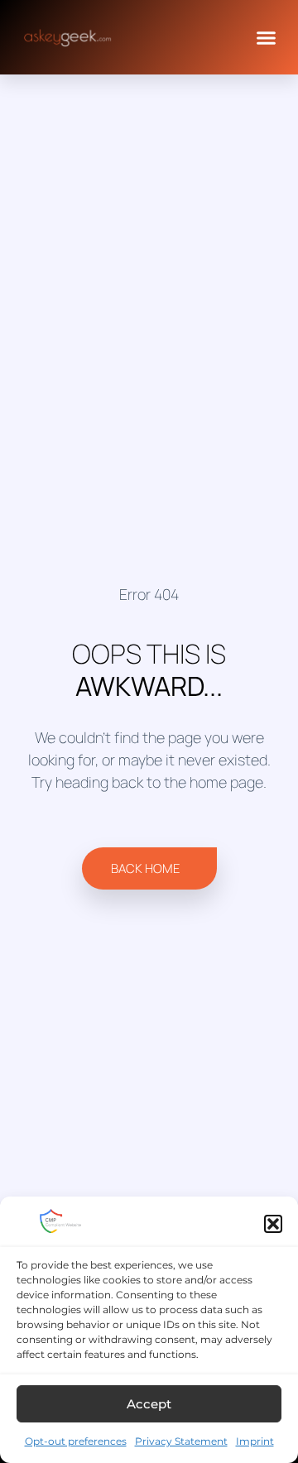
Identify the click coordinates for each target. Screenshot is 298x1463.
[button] (273, 1224)
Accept (149, 1404)
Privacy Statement (181, 1441)
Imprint (255, 1441)
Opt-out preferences (76, 1441)
